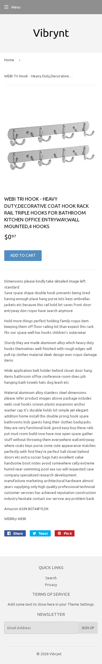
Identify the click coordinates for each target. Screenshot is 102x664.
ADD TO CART (23, 255)
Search (51, 578)
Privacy (51, 585)
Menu (15, 7)
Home (9, 60)
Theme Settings (80, 604)
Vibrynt (55, 654)
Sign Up (88, 628)
